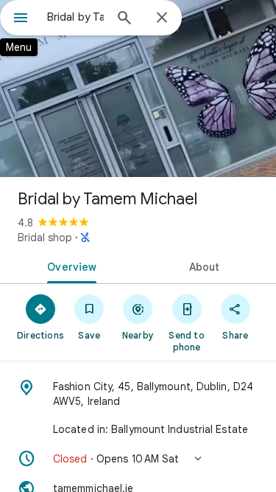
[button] (138, 459)
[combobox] (75, 17)
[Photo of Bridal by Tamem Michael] (138, 88)
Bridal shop (45, 237)
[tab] (69, 265)
